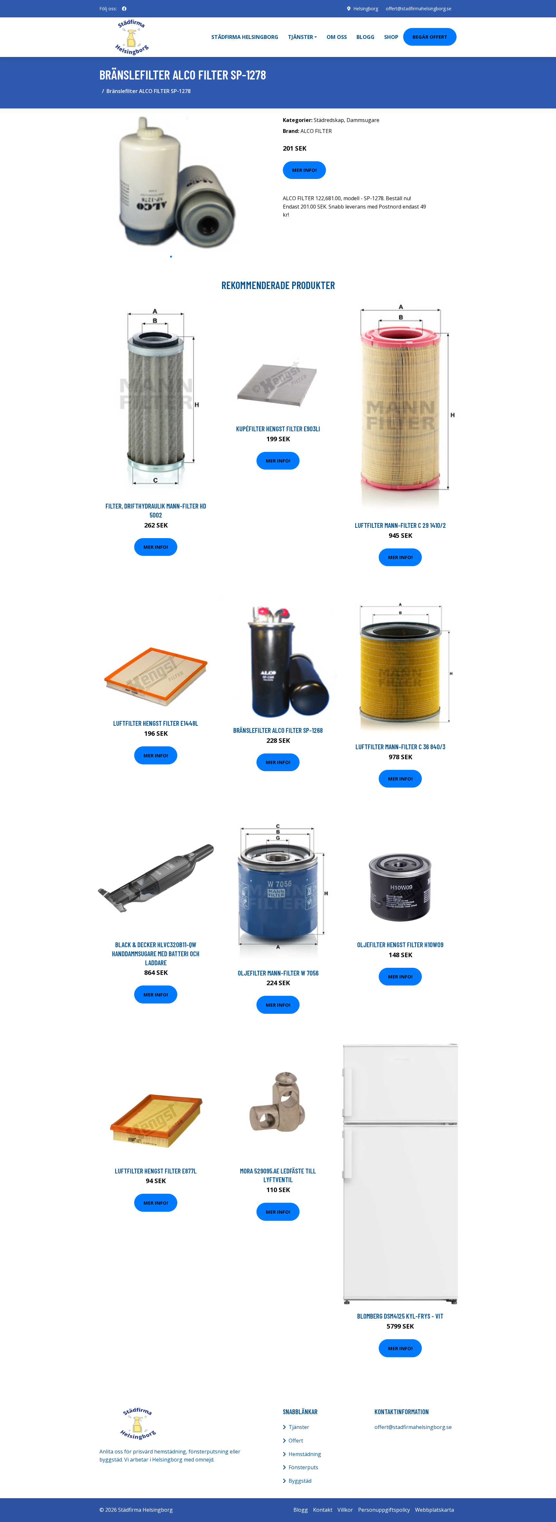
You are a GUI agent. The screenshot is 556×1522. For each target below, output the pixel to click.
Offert (296, 1440)
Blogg (366, 37)
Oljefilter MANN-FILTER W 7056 (278, 973)
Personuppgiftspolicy (384, 1509)
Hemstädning (305, 1454)
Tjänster (299, 1427)
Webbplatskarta (434, 1509)
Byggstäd (300, 1480)
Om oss (337, 37)
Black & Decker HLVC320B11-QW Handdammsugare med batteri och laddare (155, 953)
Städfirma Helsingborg (244, 37)
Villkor (345, 1509)
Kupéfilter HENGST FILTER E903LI (278, 429)
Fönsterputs (303, 1467)
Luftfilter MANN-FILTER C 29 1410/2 (400, 525)
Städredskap (329, 120)
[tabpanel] (171, 182)
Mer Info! (304, 170)
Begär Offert (429, 36)
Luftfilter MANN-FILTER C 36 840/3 (400, 746)
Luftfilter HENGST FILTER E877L (156, 1171)
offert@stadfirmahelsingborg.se (418, 8)
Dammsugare (363, 120)
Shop (391, 37)
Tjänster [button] (300, 37)
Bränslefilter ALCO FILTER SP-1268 (278, 730)
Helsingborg (365, 8)
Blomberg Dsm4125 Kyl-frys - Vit (400, 1316)
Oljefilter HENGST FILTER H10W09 (400, 944)
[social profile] (124, 9)
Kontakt (322, 1509)
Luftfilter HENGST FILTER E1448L (155, 723)
